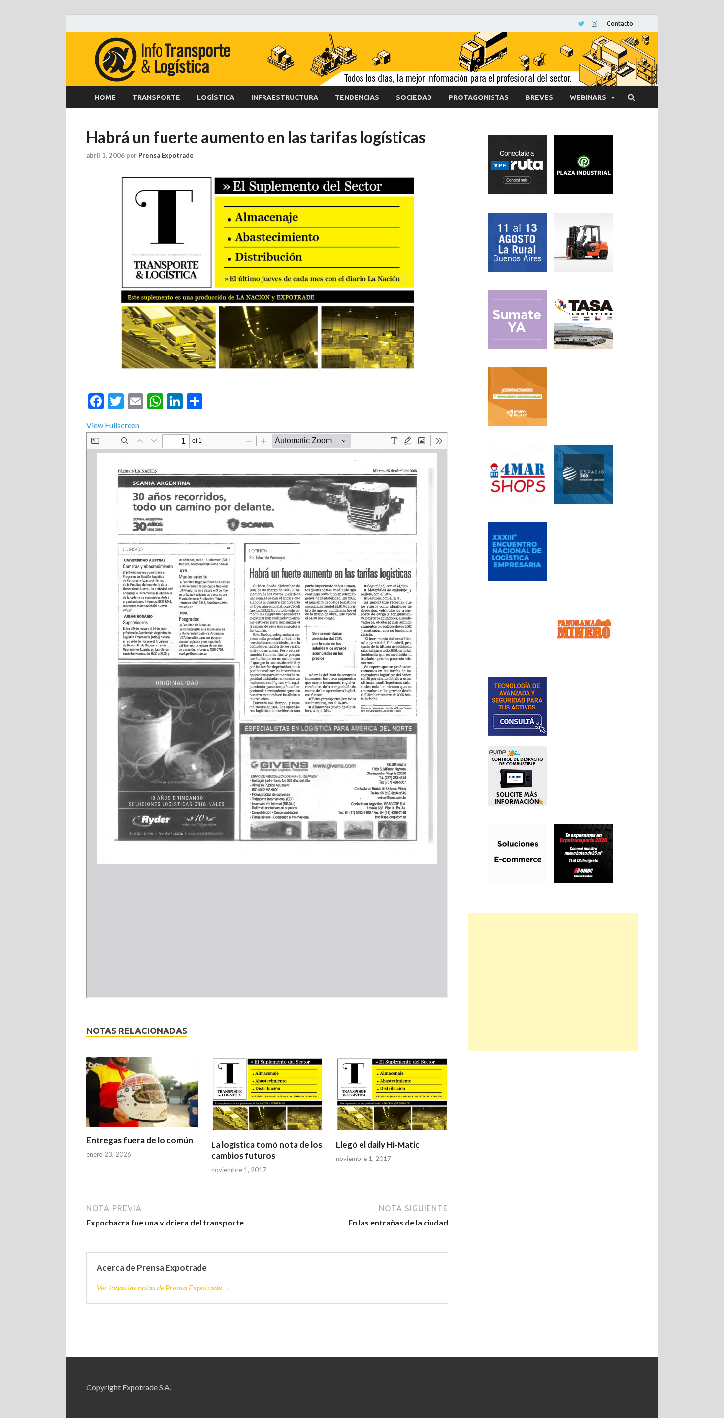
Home (105, 97)
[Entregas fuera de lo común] (142, 1096)
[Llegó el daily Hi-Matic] (392, 1098)
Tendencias (357, 97)
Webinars (588, 97)
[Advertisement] (553, 982)
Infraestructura (284, 97)
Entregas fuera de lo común (139, 1140)
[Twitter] (581, 23)
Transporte (156, 97)
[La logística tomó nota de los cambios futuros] (267, 1098)
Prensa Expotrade (166, 155)
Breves (539, 97)
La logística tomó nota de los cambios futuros (266, 1149)
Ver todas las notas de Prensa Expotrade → (164, 1287)
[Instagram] (594, 23)
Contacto (620, 23)
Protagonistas (479, 97)
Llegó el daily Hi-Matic (378, 1144)
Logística (215, 97)
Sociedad (414, 97)
